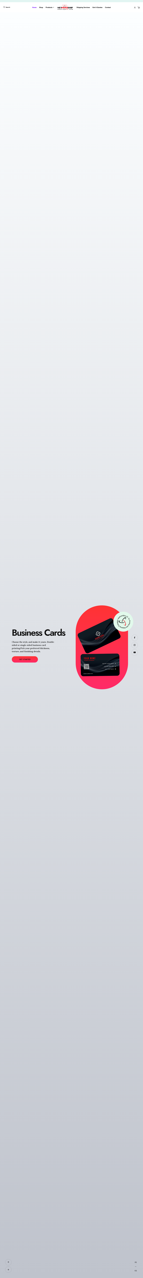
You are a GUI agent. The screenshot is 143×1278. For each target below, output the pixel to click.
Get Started (25, 659)
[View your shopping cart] (139, 8)
